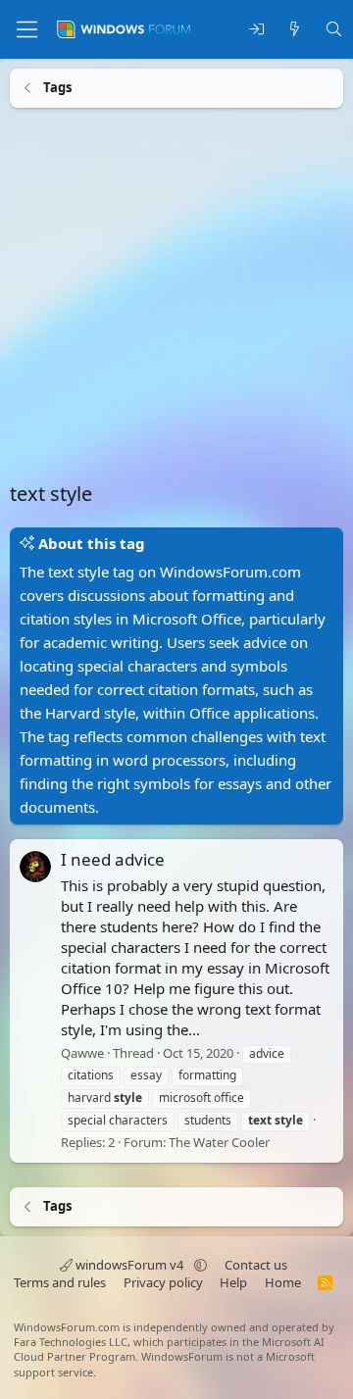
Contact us (256, 1265)
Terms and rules (60, 1282)
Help (233, 1282)
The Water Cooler (219, 1141)
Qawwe (82, 1052)
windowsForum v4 (129, 1265)
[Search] (334, 30)
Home (283, 1282)
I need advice (113, 859)
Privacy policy (163, 1282)
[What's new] (295, 30)
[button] (200, 1264)
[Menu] (27, 29)
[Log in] (256, 30)
